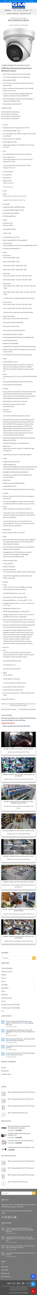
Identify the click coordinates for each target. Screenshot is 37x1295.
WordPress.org (5, 1276)
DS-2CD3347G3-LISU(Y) (20, 705)
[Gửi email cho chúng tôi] (9, 1217)
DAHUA (19, 10)
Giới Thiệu (30, 1)
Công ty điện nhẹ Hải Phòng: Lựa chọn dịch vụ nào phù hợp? (21, 1046)
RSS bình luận (5, 1273)
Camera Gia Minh (6, 715)
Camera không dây (13, 13)
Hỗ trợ (25, 1)
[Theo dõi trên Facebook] (2, 1217)
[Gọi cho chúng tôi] (12, 1217)
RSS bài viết (4, 1270)
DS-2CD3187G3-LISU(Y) (8, 709)
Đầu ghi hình (5, 1071)
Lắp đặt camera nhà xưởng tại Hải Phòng (18, 749)
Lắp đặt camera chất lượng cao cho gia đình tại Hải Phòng (18, 910)
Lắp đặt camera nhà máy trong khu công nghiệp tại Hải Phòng (18, 802)
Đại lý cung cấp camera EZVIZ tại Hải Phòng (16, 726)
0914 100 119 (10, 699)
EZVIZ (14, 10)
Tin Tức (5, 1)
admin (26, 25)
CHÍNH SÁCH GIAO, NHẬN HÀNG (18, 1287)
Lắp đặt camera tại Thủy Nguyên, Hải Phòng (18, 882)
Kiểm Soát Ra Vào (25, 13)
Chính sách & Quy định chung (19, 1290)
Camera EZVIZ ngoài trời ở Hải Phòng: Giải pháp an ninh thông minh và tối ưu (20, 1054)
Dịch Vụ (21, 1)
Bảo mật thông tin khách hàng (25, 1286)
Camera (3, 1067)
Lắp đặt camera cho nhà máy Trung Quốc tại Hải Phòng (18, 775)
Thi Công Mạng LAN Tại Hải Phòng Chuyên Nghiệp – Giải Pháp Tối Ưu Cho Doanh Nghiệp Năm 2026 (19, 1022)
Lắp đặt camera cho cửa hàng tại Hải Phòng (18, 830)
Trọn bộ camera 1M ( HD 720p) (10, 1004)
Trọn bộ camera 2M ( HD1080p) (10, 1008)
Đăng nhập (4, 1266)
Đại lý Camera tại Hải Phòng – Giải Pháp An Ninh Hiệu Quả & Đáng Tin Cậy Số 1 (20, 1039)
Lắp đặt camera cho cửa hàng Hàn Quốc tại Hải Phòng (18, 937)
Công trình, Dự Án (13, 1)
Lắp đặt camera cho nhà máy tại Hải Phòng (18, 856)
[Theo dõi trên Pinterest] (15, 1217)
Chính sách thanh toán (8, 1286)
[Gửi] (34, 958)
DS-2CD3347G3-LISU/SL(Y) (27, 709)
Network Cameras (21, 18)
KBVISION (25, 10)
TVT (30, 10)
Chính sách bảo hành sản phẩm (18, 1289)
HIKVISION (8, 10)
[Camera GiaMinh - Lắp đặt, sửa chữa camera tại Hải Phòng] (18, 6)
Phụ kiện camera (6, 1074)
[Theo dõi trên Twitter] (6, 1217)
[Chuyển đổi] (35, 978)
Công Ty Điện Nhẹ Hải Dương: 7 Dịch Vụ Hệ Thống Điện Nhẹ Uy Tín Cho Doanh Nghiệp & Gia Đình (20, 1031)
